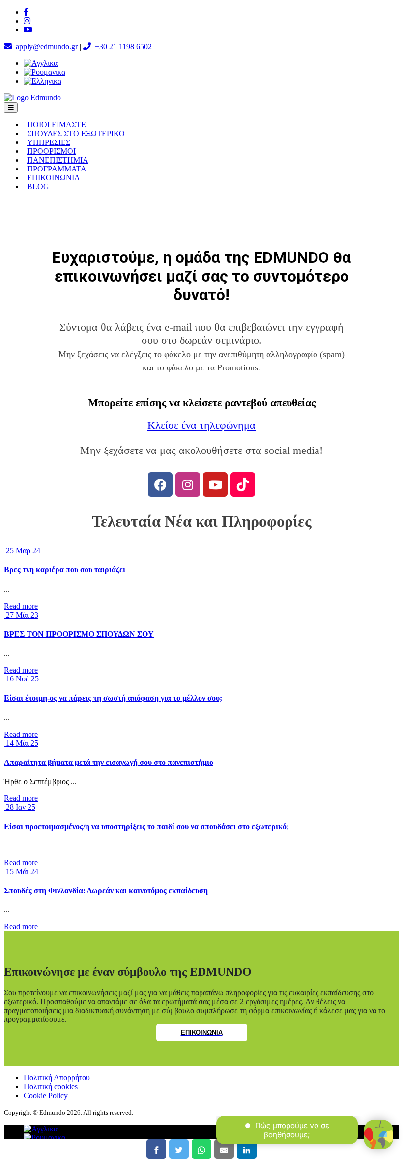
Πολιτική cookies (51, 1086)
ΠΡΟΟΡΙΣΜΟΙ (51, 151)
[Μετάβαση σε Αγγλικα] (41, 63)
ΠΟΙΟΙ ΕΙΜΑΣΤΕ (56, 124)
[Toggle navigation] (11, 107)
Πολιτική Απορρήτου (57, 1078)
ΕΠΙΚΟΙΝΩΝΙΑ (53, 177)
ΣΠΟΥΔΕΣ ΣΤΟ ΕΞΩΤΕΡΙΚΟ (76, 133)
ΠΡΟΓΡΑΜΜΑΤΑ (56, 169)
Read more (21, 606)
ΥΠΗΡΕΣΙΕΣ (48, 142)
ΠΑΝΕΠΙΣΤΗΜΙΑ (57, 160)
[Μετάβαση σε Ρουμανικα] (44, 72)
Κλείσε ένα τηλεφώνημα (201, 425)
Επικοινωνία (202, 1032)
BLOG (38, 186)
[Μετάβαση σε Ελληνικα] (42, 81)
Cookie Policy (46, 1095)
